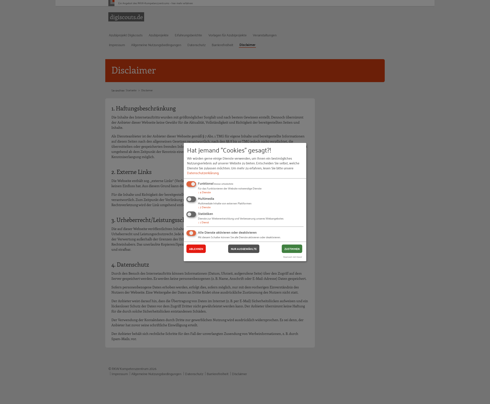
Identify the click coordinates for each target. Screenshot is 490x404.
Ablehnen (196, 248)
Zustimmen (292, 248)
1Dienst (203, 222)
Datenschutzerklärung (203, 173)
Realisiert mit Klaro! (292, 257)
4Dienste (204, 192)
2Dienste (204, 207)
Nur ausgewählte (244, 248)
